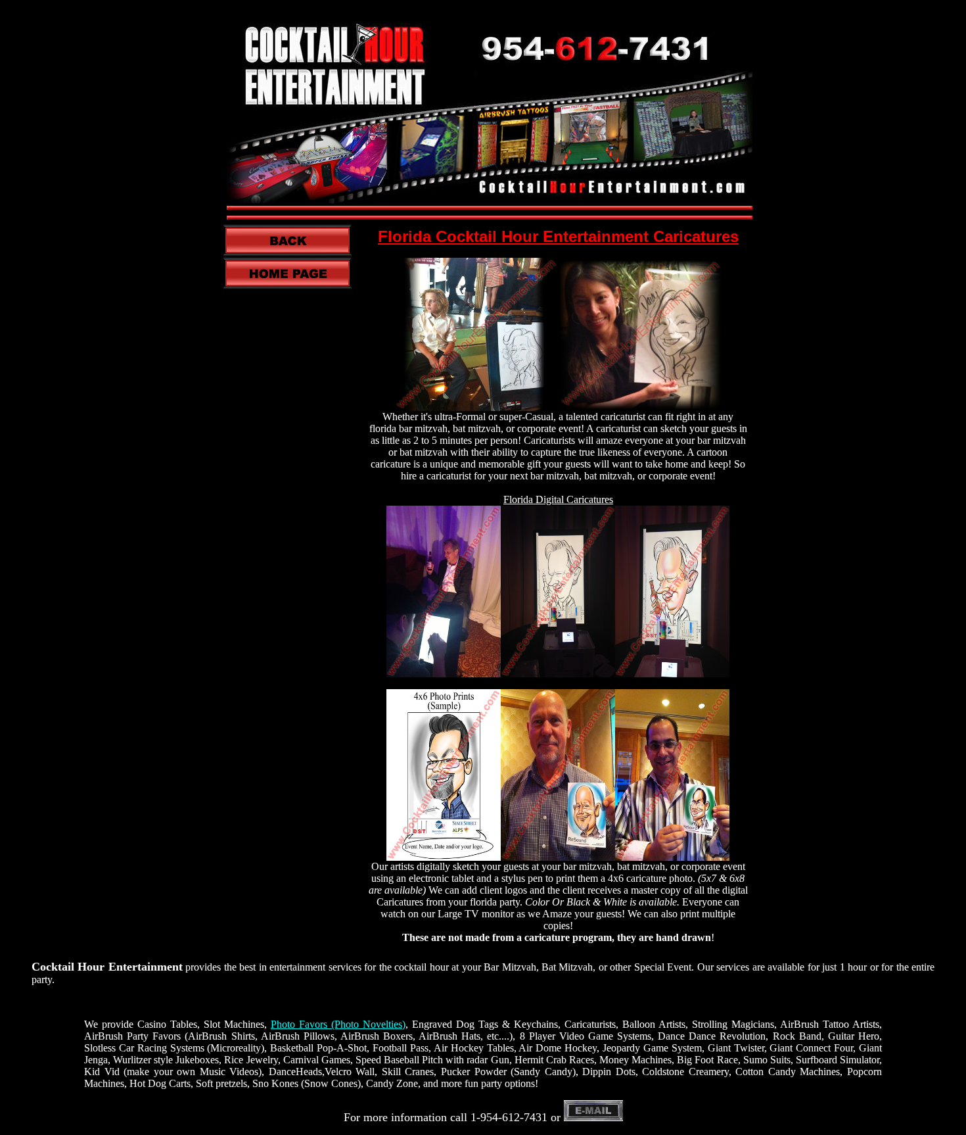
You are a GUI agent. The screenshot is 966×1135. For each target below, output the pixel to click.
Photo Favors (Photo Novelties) (338, 1024)
